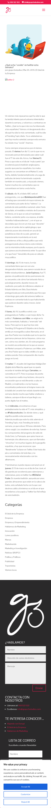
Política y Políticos (13, 557)
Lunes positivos (12, 535)
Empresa (9, 518)
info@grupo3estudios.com (29, 709)
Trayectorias (10, 565)
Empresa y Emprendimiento (17, 522)
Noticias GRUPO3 (12, 552)
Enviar (39, 688)
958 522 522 (23, 705)
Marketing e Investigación (16, 548)
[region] (25, 784)
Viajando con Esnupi (16, 723)
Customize (25, 794)
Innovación (10, 531)
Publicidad (9, 561)
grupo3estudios (15, 70)
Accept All (25, 786)
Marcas (8, 539)
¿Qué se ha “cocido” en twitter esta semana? (21, 66)
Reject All (25, 802)
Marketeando (10, 544)
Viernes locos (11, 570)
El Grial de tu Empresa (14, 513)
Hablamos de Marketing (15, 526)
